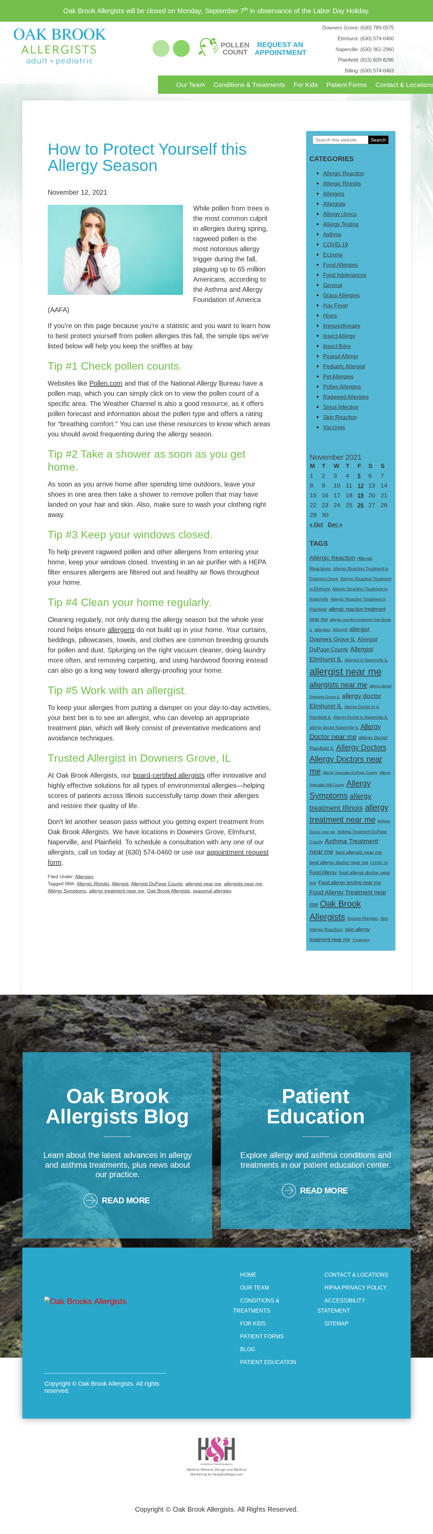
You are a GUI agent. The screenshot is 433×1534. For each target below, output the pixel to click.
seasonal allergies (212, 890)
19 (361, 495)
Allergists (334, 204)
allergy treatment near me (116, 890)
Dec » (335, 524)
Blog (247, 1349)
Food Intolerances (344, 275)
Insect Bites (337, 346)
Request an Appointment (280, 48)
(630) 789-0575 (358, 27)
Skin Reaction (340, 417)
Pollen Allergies (342, 387)
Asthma (332, 234)
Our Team (190, 84)
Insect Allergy (339, 336)
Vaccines (334, 427)
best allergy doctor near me (339, 862)
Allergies (84, 876)
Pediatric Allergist (344, 366)
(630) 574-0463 (369, 70)
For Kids (306, 84)
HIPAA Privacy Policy (355, 1288)
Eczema (333, 255)
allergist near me (203, 883)
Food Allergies (340, 265)
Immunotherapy (341, 326)
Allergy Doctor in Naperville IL (360, 717)
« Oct (316, 524)
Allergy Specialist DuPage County (350, 773)
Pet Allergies (338, 377)
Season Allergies (362, 918)
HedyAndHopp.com (227, 1474)
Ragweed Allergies (346, 397)
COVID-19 (335, 244)
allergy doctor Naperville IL (334, 727)
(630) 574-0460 (366, 38)
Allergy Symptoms (67, 890)
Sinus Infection (341, 407)
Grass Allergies (341, 295)
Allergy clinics (340, 214)
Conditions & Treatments (249, 84)
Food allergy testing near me (349, 882)
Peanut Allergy (340, 356)
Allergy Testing (341, 224)
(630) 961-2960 (365, 49)
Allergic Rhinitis (93, 883)
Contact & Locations (356, 1275)
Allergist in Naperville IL (366, 660)
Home (248, 1275)
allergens (121, 629)
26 (361, 505)
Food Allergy (323, 872)
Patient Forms (346, 84)
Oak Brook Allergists (168, 890)
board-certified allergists (169, 775)
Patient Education (268, 1362)
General (332, 285)
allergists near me (243, 883)
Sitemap (336, 1323)
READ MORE (126, 1200)
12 (361, 486)
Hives (330, 316)
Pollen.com (105, 383)
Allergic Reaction (343, 173)
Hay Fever (335, 305)
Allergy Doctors (361, 747)
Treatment (360, 940)
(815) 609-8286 (366, 60)
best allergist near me (359, 852)
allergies (323, 630)
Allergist (120, 883)
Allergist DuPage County (157, 883)
